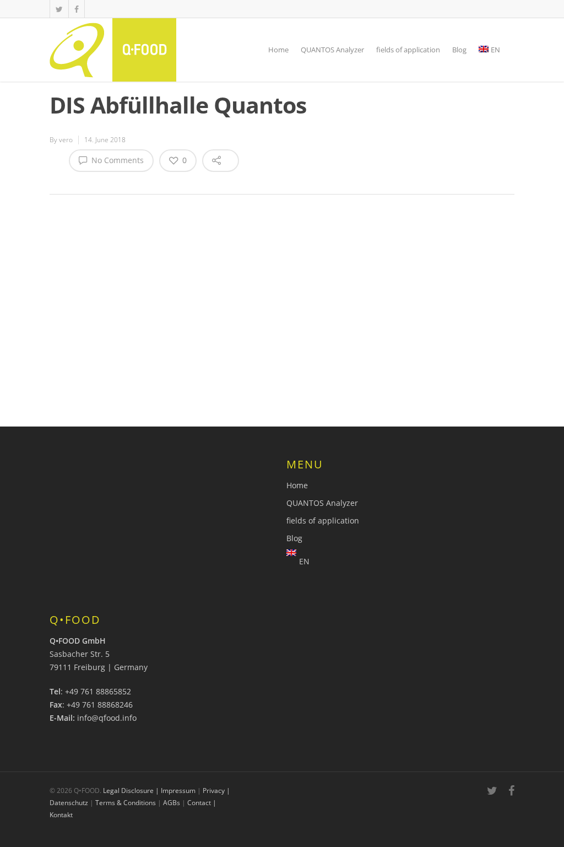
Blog (459, 50)
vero (66, 139)
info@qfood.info (107, 718)
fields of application (408, 50)
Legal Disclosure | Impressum (149, 790)
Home (278, 50)
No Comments (116, 160)
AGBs (171, 802)
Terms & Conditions (125, 802)
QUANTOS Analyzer (332, 50)
